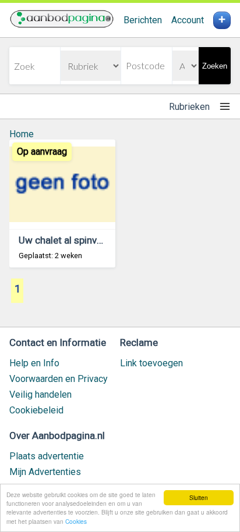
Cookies (76, 521)
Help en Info (34, 363)
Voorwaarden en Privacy (58, 378)
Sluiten (198, 497)
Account (187, 20)
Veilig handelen (40, 394)
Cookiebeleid (36, 410)
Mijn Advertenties (45, 471)
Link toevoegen (151, 363)
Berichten (142, 20)
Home (21, 134)
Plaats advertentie (46, 456)
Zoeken (214, 66)
